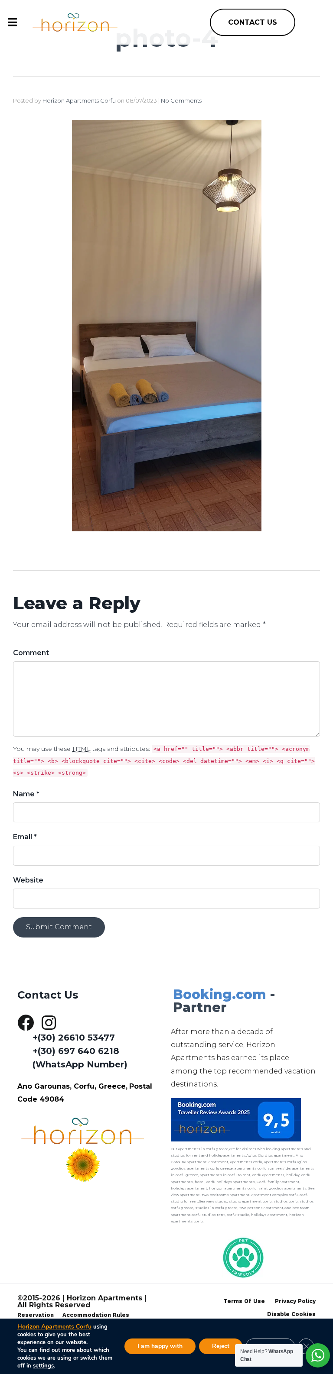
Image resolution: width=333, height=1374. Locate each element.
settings (43, 1366)
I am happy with (160, 1346)
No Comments (181, 100)
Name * (26, 794)
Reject (220, 1346)
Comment (31, 653)
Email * (25, 837)
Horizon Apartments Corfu (79, 100)
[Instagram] (48, 1023)
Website (28, 880)
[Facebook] (25, 1023)
